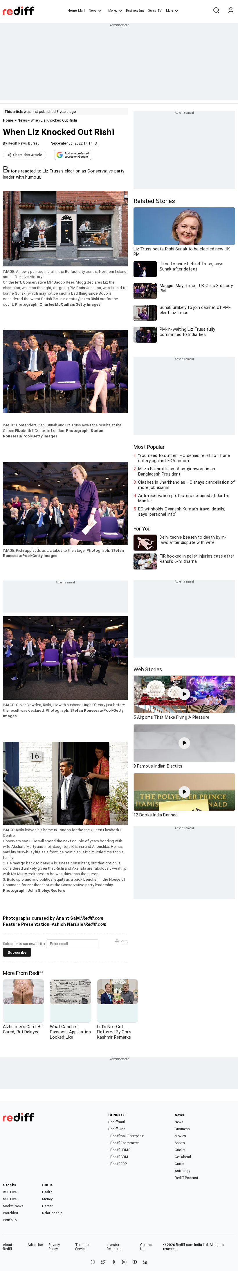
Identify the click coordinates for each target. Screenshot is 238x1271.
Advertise (35, 1245)
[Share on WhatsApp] (93, 1262)
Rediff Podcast (186, 1178)
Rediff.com (184, 1245)
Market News (13, 1206)
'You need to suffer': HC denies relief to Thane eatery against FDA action (184, 458)
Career (47, 1206)
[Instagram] (124, 1262)
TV (160, 11)
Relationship (52, 1213)
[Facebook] (113, 1262)
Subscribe (17, 952)
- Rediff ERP (117, 1164)
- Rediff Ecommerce (123, 1143)
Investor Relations (114, 1247)
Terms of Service (82, 1247)
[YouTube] (134, 1262)
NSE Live (10, 1199)
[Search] (216, 10)
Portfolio (10, 1220)
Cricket (180, 1150)
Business (182, 1129)
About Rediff (7, 1247)
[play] (184, 694)
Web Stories (148, 669)
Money (112, 11)
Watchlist (10, 1213)
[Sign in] (230, 10)
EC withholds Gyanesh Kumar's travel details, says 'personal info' (181, 511)
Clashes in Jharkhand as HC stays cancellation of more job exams (186, 485)
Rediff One (116, 1129)
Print (124, 941)
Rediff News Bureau (23, 143)
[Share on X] (103, 1262)
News (92, 11)
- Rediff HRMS (119, 1150)
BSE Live (10, 1192)
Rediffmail (116, 1122)
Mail (81, 11)
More (169, 11)
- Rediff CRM (118, 1157)
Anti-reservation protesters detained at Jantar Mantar (183, 498)
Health (47, 1192)
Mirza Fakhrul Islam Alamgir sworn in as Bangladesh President (176, 471)
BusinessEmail (136, 11)
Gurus (152, 11)
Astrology (182, 1171)
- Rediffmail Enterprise (125, 1136)
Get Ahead (183, 1157)
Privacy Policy (54, 1247)
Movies (180, 1136)
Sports (180, 1143)
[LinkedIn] (145, 1262)
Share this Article (27, 155)
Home (72, 11)
